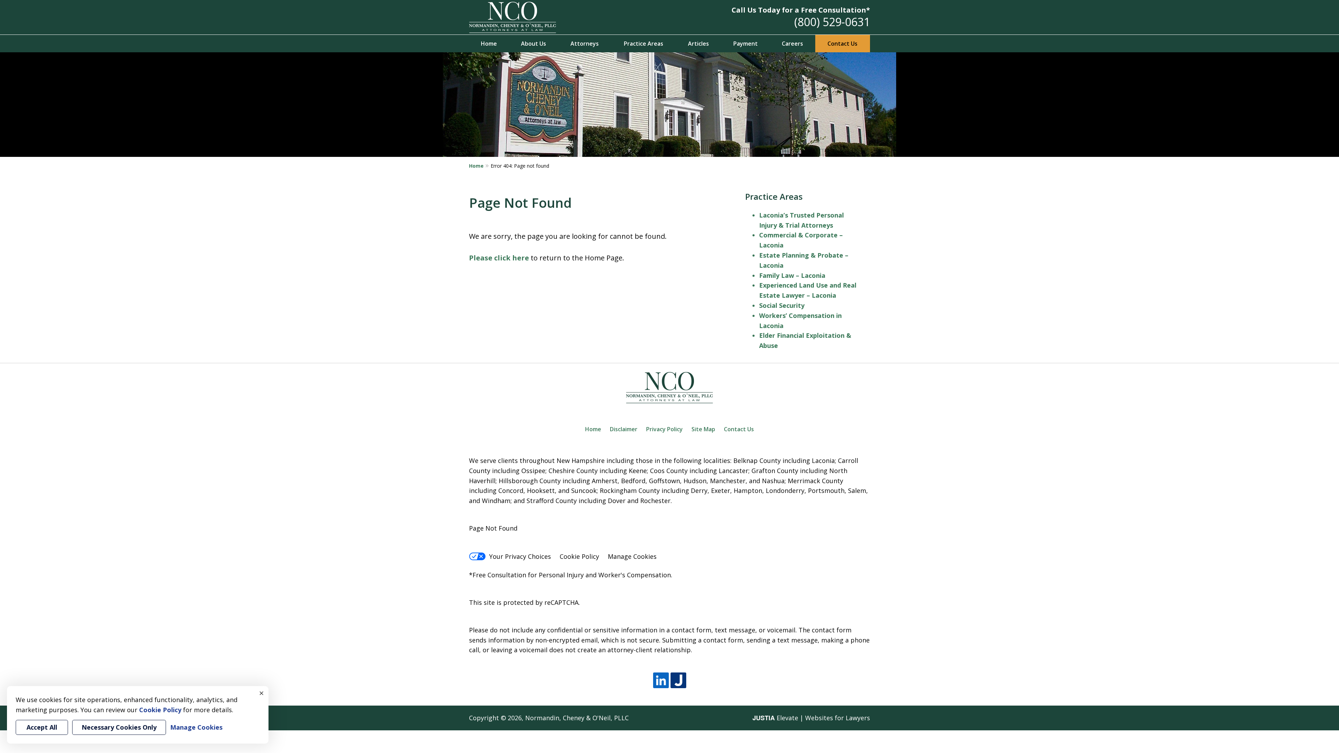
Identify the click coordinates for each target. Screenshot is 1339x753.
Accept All (42, 727)
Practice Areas (643, 43)
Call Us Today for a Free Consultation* (801, 10)
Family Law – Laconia (792, 275)
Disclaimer (623, 429)
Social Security (781, 305)
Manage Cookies (632, 556)
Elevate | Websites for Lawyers (811, 718)
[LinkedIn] (661, 680)
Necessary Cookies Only (119, 727)
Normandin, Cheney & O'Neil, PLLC (577, 718)
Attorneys (584, 43)
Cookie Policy (579, 556)
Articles (698, 43)
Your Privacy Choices (520, 556)
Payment (745, 43)
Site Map (703, 429)
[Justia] (678, 680)
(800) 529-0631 (832, 21)
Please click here (499, 258)
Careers (792, 43)
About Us (533, 43)
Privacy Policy (664, 429)
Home (489, 43)
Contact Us (842, 43)
